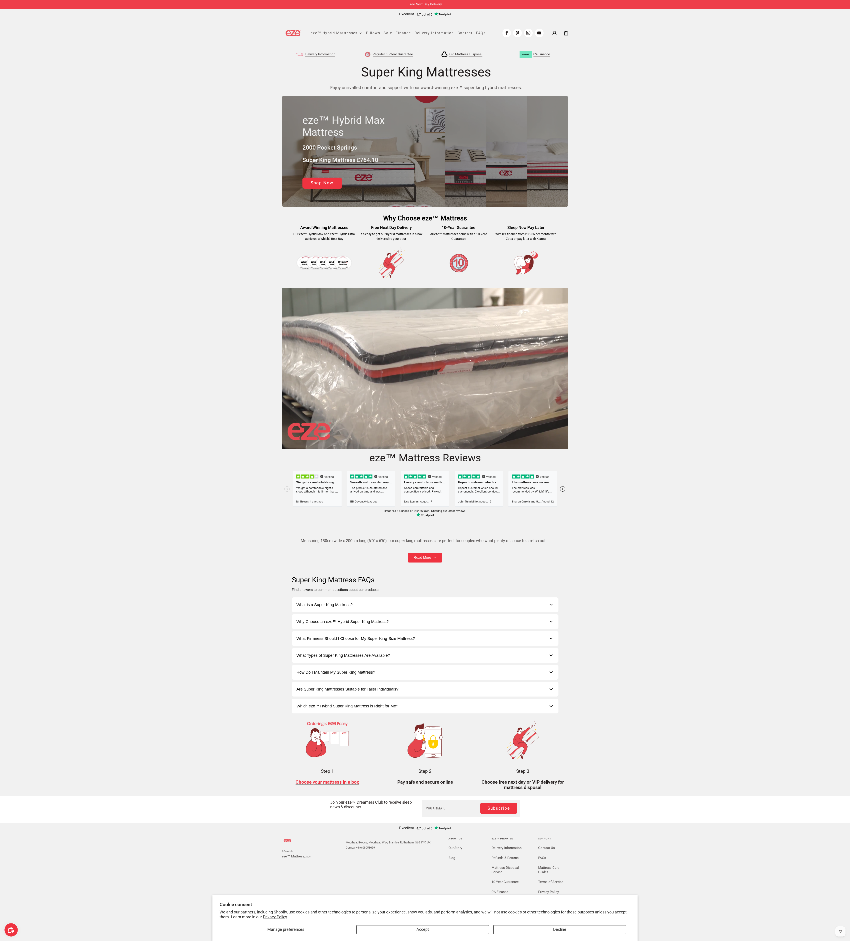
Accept (422, 929)
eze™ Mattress (293, 856)
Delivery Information (507, 848)
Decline (559, 929)
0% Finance (500, 892)
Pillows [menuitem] (373, 33)
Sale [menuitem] (388, 33)
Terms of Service (550, 882)
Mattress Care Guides (548, 870)
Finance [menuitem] (403, 33)
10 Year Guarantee (505, 882)
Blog (451, 858)
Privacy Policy (275, 917)
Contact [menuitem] (465, 33)
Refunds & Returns (505, 858)
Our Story (455, 848)
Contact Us (546, 848)
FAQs (542, 858)
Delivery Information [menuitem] (434, 33)
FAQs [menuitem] (481, 33)
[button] (554, 33)
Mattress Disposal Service (505, 870)
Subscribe (499, 808)
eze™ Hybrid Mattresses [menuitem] (334, 33)
